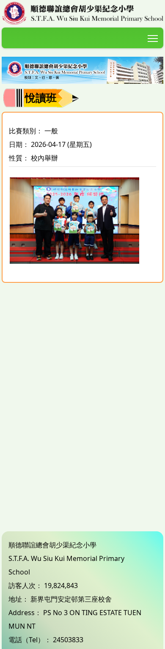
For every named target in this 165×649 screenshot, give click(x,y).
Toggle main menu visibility (153, 38)
